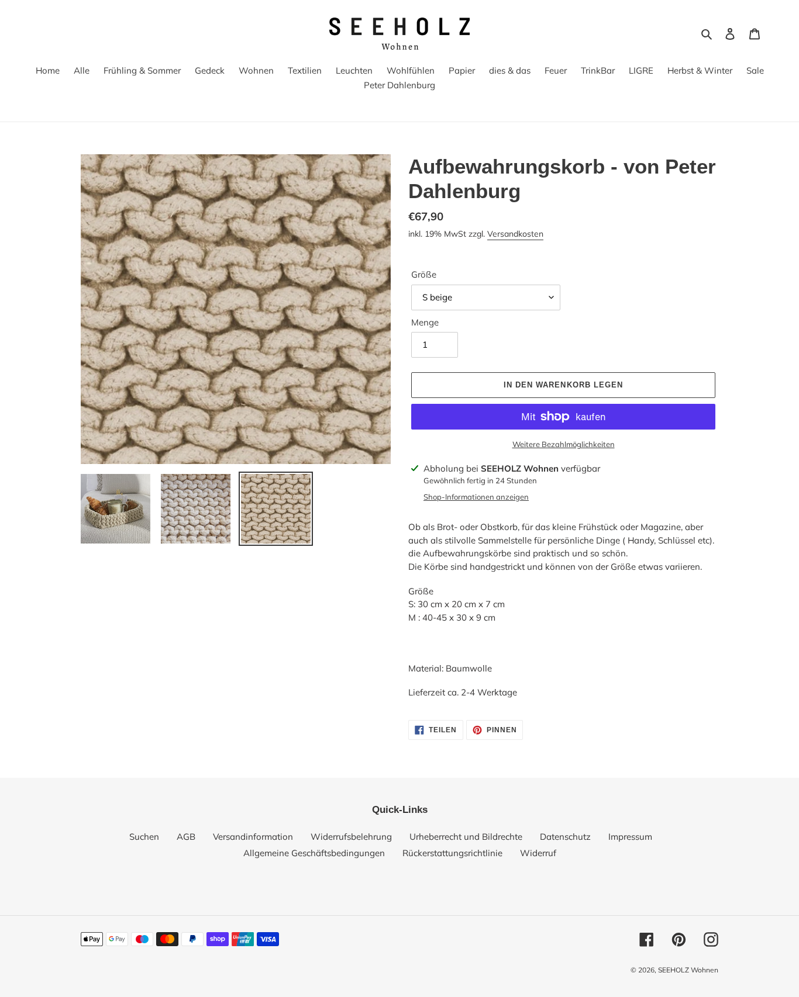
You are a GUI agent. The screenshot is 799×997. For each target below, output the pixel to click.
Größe (423, 274)
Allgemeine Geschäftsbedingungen (314, 852)
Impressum (630, 836)
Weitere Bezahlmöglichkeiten (563, 444)
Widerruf (538, 852)
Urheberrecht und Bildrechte (465, 836)
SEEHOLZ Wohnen (688, 969)
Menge (425, 322)
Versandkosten (515, 234)
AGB (186, 836)
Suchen (144, 836)
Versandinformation (253, 836)
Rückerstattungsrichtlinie (452, 852)
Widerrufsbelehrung (351, 836)
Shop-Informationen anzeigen (476, 496)
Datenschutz (565, 836)
